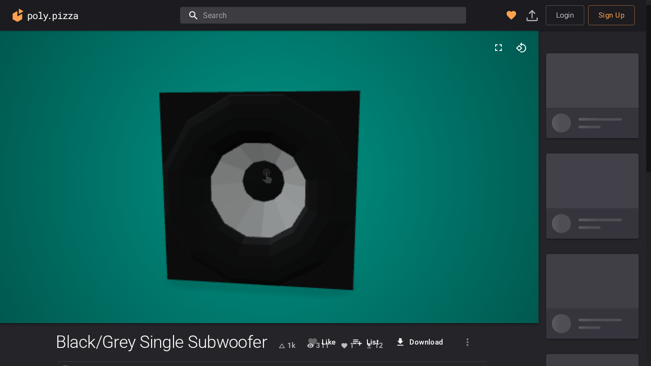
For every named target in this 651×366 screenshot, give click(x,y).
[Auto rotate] (521, 47)
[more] (467, 342)
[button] (511, 15)
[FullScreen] (498, 47)
